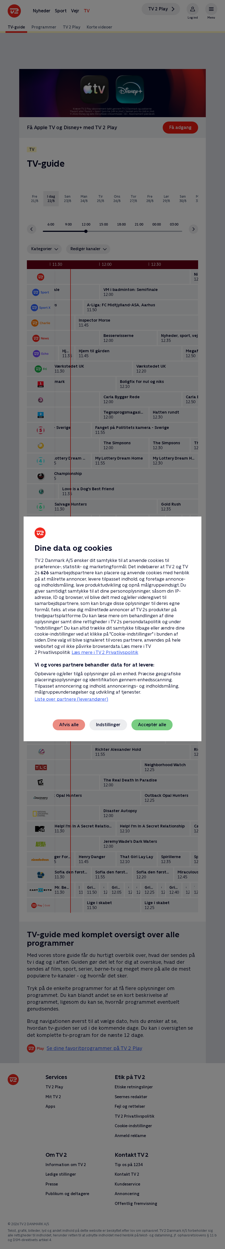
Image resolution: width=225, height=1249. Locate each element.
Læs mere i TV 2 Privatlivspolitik (105, 652)
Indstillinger (108, 724)
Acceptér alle (152, 724)
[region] (112, 624)
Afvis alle (68, 724)
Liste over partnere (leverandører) (71, 699)
